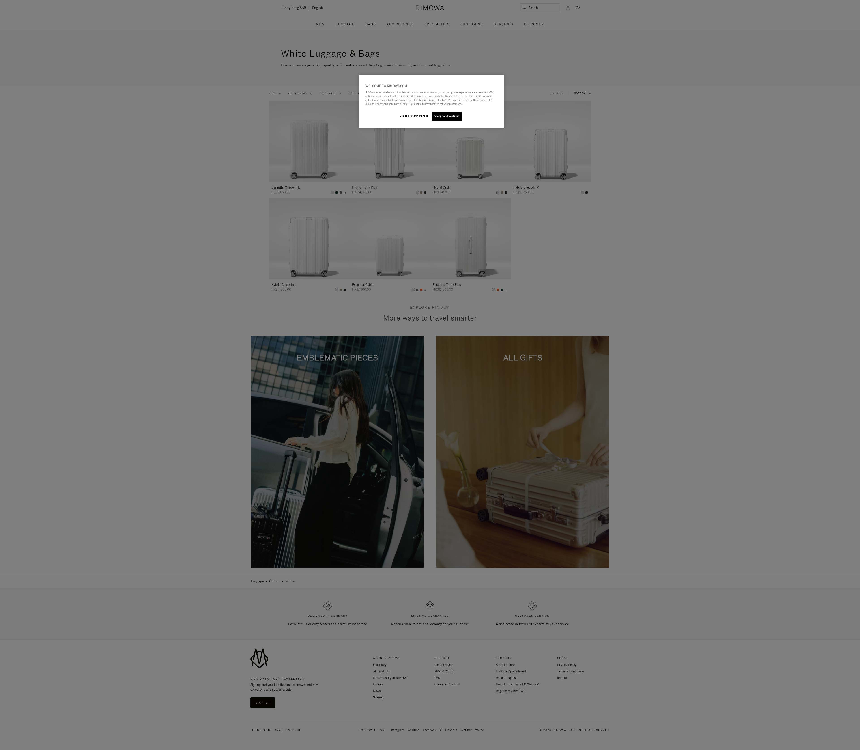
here (444, 100)
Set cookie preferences (414, 116)
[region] (431, 101)
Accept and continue (446, 116)
